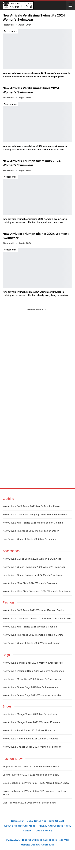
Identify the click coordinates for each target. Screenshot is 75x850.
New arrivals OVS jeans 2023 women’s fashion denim (33, 610)
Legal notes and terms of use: (45, 820)
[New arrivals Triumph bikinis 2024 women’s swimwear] (37, 268)
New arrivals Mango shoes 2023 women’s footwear (32, 722)
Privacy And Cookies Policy (55, 825)
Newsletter (17, 820)
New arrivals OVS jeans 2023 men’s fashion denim (31, 506)
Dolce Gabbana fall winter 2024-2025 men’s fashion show (36, 782)
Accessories (10, 31)
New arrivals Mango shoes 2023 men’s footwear (30, 714)
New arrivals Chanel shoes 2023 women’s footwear (32, 746)
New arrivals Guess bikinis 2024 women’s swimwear (32, 558)
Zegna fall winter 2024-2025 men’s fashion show (31, 766)
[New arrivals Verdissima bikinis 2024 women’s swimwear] (37, 122)
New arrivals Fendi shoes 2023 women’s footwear (31, 738)
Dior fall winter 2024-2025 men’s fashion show (29, 802)
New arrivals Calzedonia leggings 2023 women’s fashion (35, 514)
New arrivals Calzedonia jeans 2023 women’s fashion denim (37, 618)
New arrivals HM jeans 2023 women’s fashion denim (33, 634)
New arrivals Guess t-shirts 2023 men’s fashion (30, 539)
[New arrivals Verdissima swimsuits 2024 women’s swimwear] (37, 49)
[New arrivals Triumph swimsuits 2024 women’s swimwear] (37, 195)
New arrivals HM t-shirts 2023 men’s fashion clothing (33, 522)
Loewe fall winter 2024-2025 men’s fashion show (31, 774)
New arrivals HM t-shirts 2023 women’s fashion (30, 626)
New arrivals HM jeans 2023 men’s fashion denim (31, 530)
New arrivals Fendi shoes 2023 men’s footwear (29, 730)
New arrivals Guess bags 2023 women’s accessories (32, 695)
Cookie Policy (44, 830)
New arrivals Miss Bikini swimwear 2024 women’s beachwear (37, 591)
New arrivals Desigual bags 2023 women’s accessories (33, 670)
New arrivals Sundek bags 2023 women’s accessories (33, 662)
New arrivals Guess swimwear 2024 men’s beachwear (33, 575)
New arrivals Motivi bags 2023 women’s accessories (32, 679)
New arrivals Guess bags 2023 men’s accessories (30, 687)
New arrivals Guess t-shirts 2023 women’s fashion (31, 643)
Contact (27, 830)
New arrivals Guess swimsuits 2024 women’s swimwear (34, 567)
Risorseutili (47, 844)
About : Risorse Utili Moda (19, 825)
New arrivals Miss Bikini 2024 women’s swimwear (30, 583)
